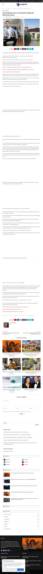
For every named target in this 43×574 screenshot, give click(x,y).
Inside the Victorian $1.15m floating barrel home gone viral (12, 311)
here (24, 303)
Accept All (20, 569)
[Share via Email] (32, 49)
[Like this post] (15, 49)
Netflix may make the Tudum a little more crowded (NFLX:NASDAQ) (17, 434)
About (18, 572)
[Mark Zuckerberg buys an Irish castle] (31, 382)
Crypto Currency (21, 514)
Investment (21, 519)
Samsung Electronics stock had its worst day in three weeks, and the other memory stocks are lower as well (24, 499)
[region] (13, 565)
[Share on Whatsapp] (30, 49)
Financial (21, 516)
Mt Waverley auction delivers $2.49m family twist (11, 71)
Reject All (13, 569)
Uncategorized (21, 528)
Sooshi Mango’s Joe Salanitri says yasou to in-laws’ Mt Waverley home (18, 67)
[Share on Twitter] (20, 49)
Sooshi (24, 315)
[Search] (40, 4)
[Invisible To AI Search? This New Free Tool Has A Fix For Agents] (11, 382)
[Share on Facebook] (18, 49)
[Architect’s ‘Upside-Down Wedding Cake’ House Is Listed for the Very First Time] (31, 364)
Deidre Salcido (13, 322)
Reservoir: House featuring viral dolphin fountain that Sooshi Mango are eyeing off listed (18, 69)
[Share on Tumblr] (25, 49)
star (28, 315)
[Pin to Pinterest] (23, 49)
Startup (21, 524)
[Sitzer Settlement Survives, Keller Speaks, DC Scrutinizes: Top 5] (11, 346)
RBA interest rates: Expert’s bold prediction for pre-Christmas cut (17, 306)
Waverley (32, 315)
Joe (7, 315)
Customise (7, 569)
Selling (20, 315)
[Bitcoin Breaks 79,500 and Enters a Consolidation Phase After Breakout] (7, 487)
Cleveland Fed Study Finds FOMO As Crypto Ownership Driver (16, 440)
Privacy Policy (28, 572)
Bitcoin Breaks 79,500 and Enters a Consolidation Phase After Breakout (18, 437)
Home (3, 8)
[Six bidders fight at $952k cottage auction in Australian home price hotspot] (31, 346)
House (4, 315)
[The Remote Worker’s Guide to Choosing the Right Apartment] (11, 364)
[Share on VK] (28, 49)
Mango (11, 315)
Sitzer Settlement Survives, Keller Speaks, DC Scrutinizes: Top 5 (16, 432)
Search (5, 422)
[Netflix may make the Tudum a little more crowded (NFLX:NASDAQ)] (7, 481)
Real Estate (8, 8)
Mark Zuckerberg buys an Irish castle (31, 389)
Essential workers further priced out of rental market (11, 309)
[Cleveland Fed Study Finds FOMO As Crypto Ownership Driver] (7, 494)
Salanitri (15, 315)
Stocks (21, 526)
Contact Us (22, 572)
